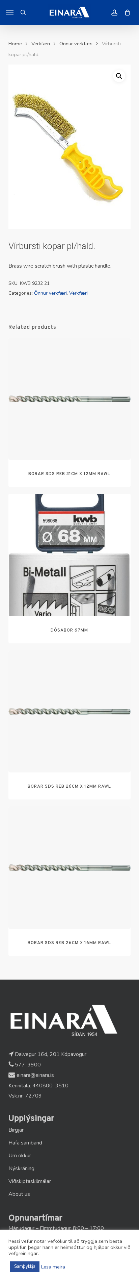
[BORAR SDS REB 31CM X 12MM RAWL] (69, 399)
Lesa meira (53, 1267)
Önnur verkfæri (75, 43)
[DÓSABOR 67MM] (69, 555)
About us (19, 1194)
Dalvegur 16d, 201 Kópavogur (49, 1054)
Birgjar (16, 1130)
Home (15, 43)
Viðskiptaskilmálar (29, 1181)
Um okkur (19, 1155)
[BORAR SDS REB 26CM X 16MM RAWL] (69, 867)
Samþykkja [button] (24, 1266)
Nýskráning (21, 1168)
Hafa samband (25, 1143)
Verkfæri (40, 43)
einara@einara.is (34, 1075)
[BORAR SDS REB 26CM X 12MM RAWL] (69, 711)
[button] (9, 12)
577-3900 (27, 1064)
